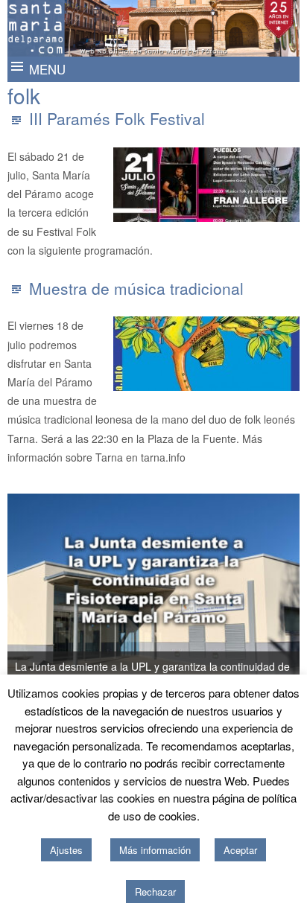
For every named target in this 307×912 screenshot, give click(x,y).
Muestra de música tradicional (136, 288)
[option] (153, 595)
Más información (155, 850)
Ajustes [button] (66, 850)
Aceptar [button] (240, 850)
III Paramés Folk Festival (117, 118)
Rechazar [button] (155, 891)
